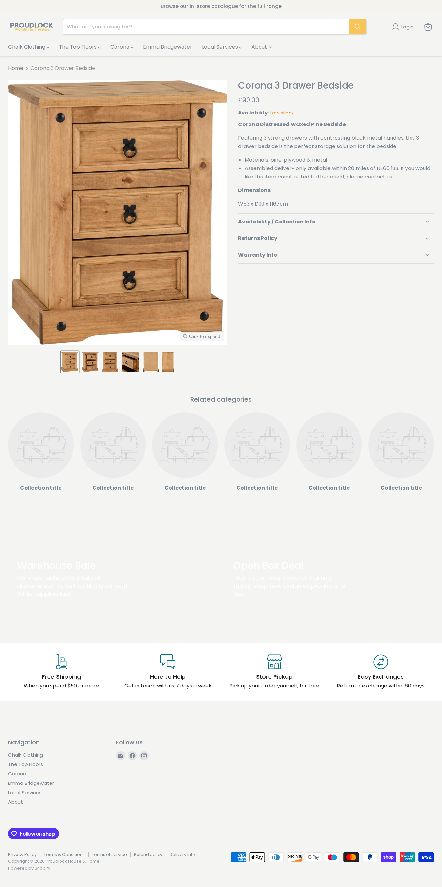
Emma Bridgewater (167, 46)
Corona (120, 46)
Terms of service (109, 854)
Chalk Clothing (27, 46)
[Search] (357, 26)
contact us (378, 176)
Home (15, 68)
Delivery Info (182, 854)
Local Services (220, 46)
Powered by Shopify (29, 868)
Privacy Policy (22, 854)
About (259, 46)
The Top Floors (78, 46)
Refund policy (148, 854)
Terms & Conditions (64, 854)
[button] (70, 362)
